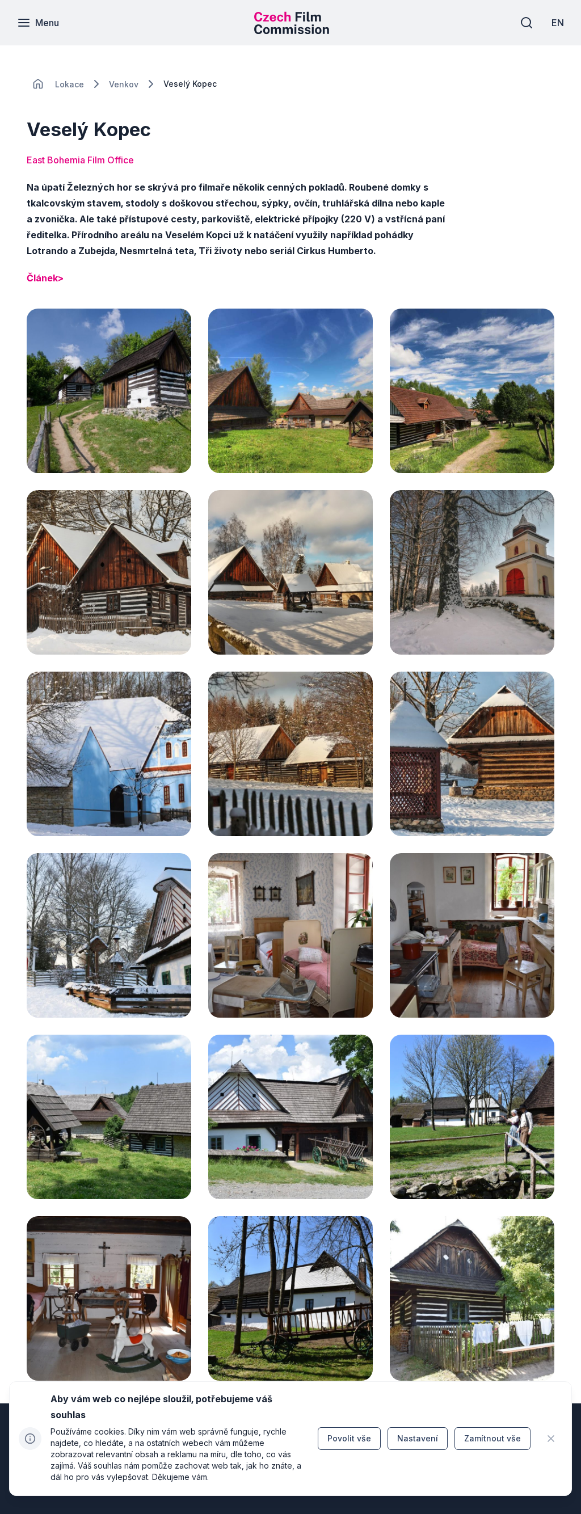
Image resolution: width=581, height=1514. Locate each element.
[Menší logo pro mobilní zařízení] (291, 30)
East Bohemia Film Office (80, 160)
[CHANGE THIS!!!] (38, 84)
